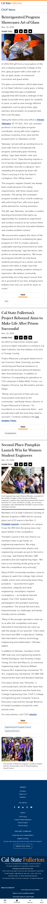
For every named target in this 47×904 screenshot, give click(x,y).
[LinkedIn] (25, 31)
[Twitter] (21, 31)
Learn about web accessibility (30, 889)
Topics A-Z (23, 794)
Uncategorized (10, 433)
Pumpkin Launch (10, 524)
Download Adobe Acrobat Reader (23, 896)
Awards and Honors (12, 731)
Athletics (23, 797)
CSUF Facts (23, 817)
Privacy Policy (23, 825)
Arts (6, 301)
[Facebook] (16, 31)
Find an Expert (23, 822)
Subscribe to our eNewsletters (22, 835)
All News (23, 791)
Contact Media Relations (22, 819)
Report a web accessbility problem (23, 893)
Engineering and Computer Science (18, 727)
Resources (30, 901)
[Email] (30, 31)
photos (33, 714)
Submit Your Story (23, 846)
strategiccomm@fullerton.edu (22, 868)
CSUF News (8, 9)
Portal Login (17, 901)
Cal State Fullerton (11, 3)
